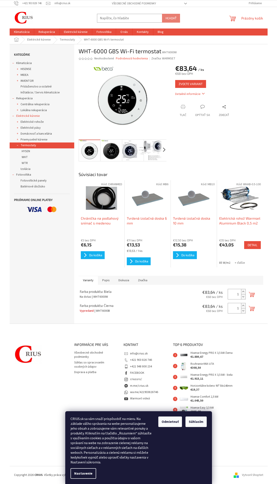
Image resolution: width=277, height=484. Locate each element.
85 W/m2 (224, 263)
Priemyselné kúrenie (34, 139)
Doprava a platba (85, 372)
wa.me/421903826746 (144, 392)
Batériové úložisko (33, 186)
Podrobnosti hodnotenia (132, 59)
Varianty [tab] (88, 280)
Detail (252, 245)
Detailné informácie (188, 94)
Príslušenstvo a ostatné (36, 86)
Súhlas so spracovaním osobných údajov (89, 364)
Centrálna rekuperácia (35, 104)
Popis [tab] (106, 280)
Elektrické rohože (32, 122)
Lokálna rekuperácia (34, 110)
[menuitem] (22, 32)
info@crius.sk (139, 353)
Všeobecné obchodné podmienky (134, 3)
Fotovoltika (23, 175)
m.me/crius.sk (139, 386)
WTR (25, 163)
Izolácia (25, 169)
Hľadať (171, 18)
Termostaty (28, 145)
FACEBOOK (137, 373)
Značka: (163, 58)
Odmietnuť (170, 421)
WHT (25, 157)
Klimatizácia (24, 63)
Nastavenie (83, 473)
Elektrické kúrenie (28, 116)
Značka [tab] (142, 280)
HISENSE (26, 69)
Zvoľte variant (191, 84)
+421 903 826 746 (141, 360)
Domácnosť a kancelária (36, 134)
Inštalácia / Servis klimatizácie (40, 92)
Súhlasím (196, 421)
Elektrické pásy (31, 128)
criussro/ (136, 379)
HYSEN (26, 151)
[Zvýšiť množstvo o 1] (243, 291)
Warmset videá (140, 398)
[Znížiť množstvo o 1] (243, 296)
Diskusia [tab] (123, 280)
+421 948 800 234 (141, 366)
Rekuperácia (24, 98)
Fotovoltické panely (34, 180)
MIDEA (24, 75)
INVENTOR (27, 81)
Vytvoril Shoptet (252, 475)
